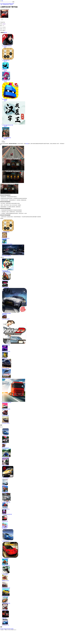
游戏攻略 (9, 3)
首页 (1, 3)
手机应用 (6, 3)
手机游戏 (3, 3)
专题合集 (12, 3)
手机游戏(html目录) (6, 4)
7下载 (1, 4)
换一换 (5, 32)
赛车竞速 (11, 4)
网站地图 (1, 628)
